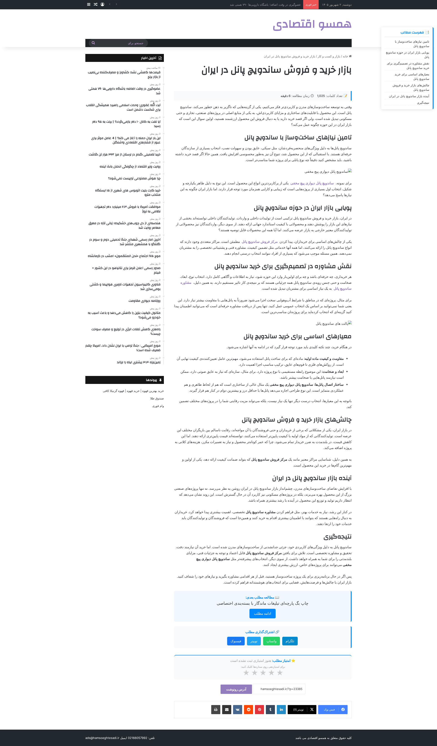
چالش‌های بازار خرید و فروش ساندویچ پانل (411, 87)
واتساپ (272, 641)
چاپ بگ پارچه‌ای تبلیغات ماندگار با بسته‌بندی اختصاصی (262, 603)
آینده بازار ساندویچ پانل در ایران (409, 96)
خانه (346, 56)
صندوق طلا (157, 398)
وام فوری (158, 406)
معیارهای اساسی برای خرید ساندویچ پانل (412, 76)
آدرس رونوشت (236, 689)
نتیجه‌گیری (423, 102)
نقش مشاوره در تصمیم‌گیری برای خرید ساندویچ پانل (408, 65)
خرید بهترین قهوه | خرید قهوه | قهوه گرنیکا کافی (133, 391)
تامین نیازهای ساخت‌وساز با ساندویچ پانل (412, 44)
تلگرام (290, 641)
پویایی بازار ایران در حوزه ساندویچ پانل (407, 55)
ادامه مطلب (262, 613)
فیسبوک (236, 641)
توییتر (253, 641)
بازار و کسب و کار (329, 56)
